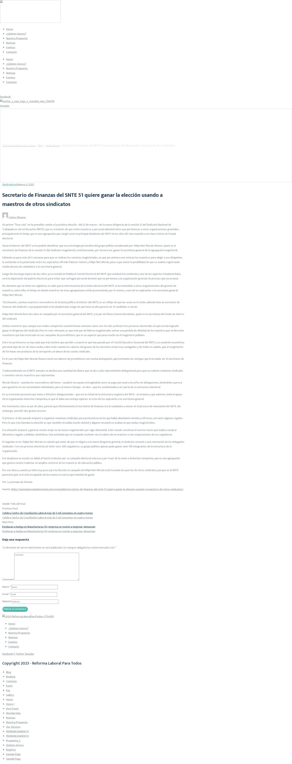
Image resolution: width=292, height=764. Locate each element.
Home (9, 29)
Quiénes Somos (15, 745)
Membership (13, 713)
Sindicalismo (9, 184)
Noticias (10, 43)
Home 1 (10, 704)
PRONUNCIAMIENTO (17, 731)
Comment (8, 579)
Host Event (12, 709)
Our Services (13, 727)
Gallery (10, 695)
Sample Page (13, 754)
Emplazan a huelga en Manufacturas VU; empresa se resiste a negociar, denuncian (48, 527)
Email (6, 594)
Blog (8, 672)
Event (9, 686)
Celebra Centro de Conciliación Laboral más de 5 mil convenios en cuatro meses (47, 513)
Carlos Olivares (17, 217)
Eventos (10, 47)
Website (6, 601)
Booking (10, 677)
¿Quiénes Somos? (16, 34)
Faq (8, 690)
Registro (11, 750)
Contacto (11, 52)
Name (6, 587)
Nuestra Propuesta (17, 38)
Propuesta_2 (13, 740)
